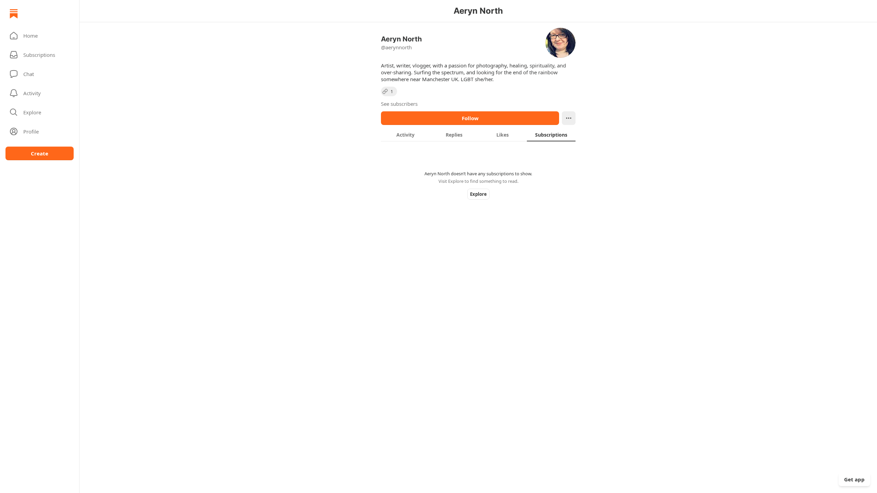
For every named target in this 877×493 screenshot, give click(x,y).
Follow (470, 118)
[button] (39, 35)
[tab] (405, 134)
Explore (478, 194)
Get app (854, 479)
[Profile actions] (569, 118)
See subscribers (399, 103)
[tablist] (478, 134)
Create (39, 153)
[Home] (13, 13)
